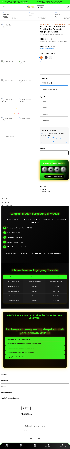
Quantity (43, 148)
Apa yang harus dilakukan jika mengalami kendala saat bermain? (25, 357)
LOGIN (21, 447)
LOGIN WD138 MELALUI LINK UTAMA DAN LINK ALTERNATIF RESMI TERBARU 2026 (49, 2)
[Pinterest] (9, 203)
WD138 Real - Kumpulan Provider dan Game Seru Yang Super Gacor (17, 2)
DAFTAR (35, 447)
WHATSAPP (48, 447)
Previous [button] (2, 2)
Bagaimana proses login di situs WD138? (18, 339)
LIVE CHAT (63, 447)
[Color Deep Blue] (46, 57)
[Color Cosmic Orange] (41, 57)
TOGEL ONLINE (47, 83)
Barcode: (53, 34)
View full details (6, 205)
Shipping (50, 41)
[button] (3, 7)
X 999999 (45, 120)
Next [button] (68, 2)
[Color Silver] (50, 57)
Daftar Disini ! (24, 2)
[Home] (31, 6)
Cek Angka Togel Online (54, 176)
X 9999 (44, 108)
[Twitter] (6, 203)
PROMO (7, 447)
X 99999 (44, 114)
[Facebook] (2, 203)
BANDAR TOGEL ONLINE (49, 89)
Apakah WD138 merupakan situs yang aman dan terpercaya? (24, 343)
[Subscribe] (46, 430)
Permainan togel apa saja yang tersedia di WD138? (21, 348)
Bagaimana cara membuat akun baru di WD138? (20, 352)
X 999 (44, 102)
